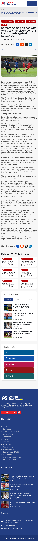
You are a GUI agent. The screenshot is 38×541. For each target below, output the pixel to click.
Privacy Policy (8, 444)
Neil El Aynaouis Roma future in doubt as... (23, 503)
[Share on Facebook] (17, 44)
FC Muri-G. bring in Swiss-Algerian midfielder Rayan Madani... (22, 477)
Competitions (20, 21)
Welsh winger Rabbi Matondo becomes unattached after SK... (21, 494)
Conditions (7, 437)
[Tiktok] (19, 412)
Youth (4, 24)
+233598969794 (9, 525)
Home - (5, 10)
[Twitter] (3, 412)
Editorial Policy (8, 449)
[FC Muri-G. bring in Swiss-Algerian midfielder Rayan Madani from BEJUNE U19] (5, 478)
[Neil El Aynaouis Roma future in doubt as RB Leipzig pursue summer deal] (5, 504)
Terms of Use (8, 434)
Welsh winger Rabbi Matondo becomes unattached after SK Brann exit (8, 273)
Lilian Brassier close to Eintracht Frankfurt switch (28, 262)
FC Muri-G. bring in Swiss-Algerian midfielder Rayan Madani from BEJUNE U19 (9, 262)
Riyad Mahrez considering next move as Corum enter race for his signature (9, 284)
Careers (6, 442)
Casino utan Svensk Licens (12, 457)
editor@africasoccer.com (12, 529)
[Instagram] (11, 412)
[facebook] (7, 412)
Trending (29, 299)
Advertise (6, 439)
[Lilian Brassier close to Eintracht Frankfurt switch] (5, 487)
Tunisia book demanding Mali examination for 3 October (26, 273)
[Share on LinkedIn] (30, 44)
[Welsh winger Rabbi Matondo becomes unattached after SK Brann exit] (5, 496)
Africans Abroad (8, 21)
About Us (6, 427)
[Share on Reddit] (22, 44)
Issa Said (6, 39)
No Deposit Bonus (9, 460)
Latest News (31, 21)
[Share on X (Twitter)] (26, 44)
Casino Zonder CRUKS (11, 452)
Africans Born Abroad (26, 258)
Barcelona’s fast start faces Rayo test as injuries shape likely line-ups (27, 284)
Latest (9, 299)
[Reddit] (15, 412)
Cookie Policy (8, 447)
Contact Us (7, 429)
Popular (19, 299)
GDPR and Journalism (11, 432)
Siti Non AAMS (8, 455)
